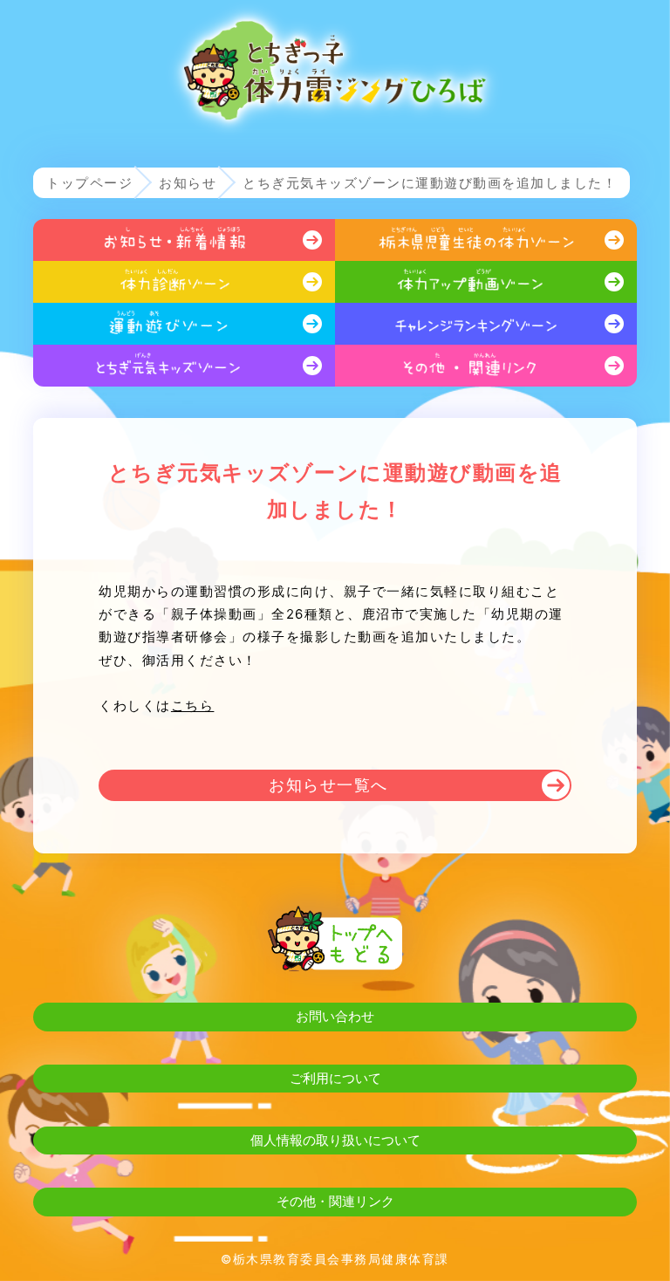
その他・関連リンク (335, 1201)
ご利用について (335, 1078)
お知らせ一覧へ (328, 785)
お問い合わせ (335, 1016)
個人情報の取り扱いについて (335, 1140)
